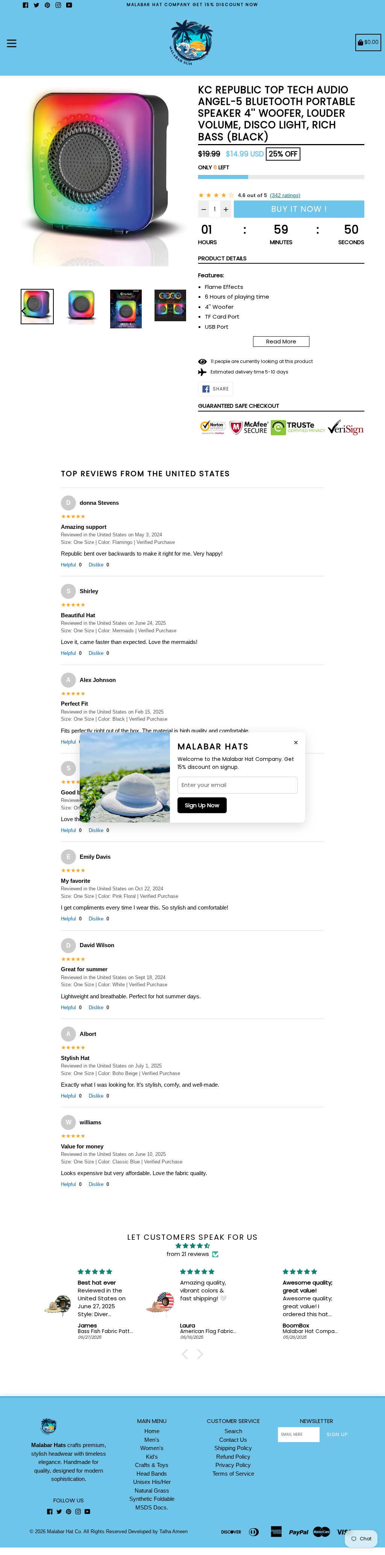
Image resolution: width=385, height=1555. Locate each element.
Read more (281, 341)
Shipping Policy (233, 1448)
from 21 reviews (188, 1254)
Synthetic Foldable (151, 1499)
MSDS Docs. (151, 1507)
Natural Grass (152, 1490)
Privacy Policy (233, 1465)
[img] (192, 1246)
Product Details (222, 258)
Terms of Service (233, 1473)
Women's (152, 1448)
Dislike (99, 565)
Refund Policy (233, 1456)
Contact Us (233, 1440)
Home (151, 1431)
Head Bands (151, 1473)
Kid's (152, 1456)
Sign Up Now (202, 805)
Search (233, 1431)
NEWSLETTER (316, 1421)
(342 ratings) (285, 195)
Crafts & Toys (151, 1465)
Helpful (71, 565)
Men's (151, 1440)
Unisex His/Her (152, 1482)
